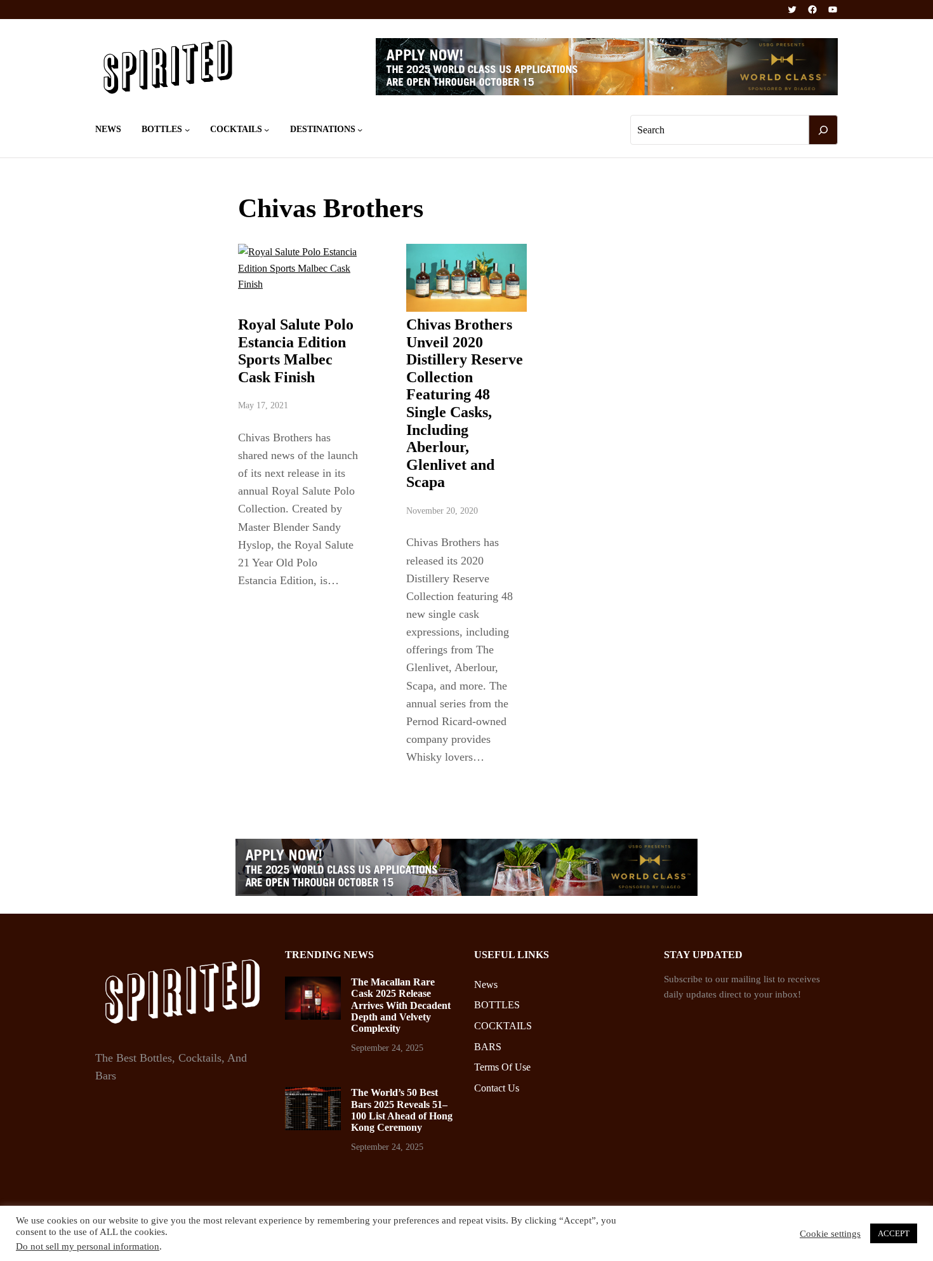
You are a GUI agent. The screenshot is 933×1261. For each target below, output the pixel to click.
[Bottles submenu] (187, 129)
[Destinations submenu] (359, 129)
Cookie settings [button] (830, 1234)
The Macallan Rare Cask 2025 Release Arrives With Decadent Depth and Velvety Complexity (401, 1005)
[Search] (823, 130)
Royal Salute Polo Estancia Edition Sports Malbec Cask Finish (296, 350)
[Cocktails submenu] (266, 129)
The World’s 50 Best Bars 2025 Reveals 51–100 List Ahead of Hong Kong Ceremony (402, 1110)
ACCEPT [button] (894, 1233)
